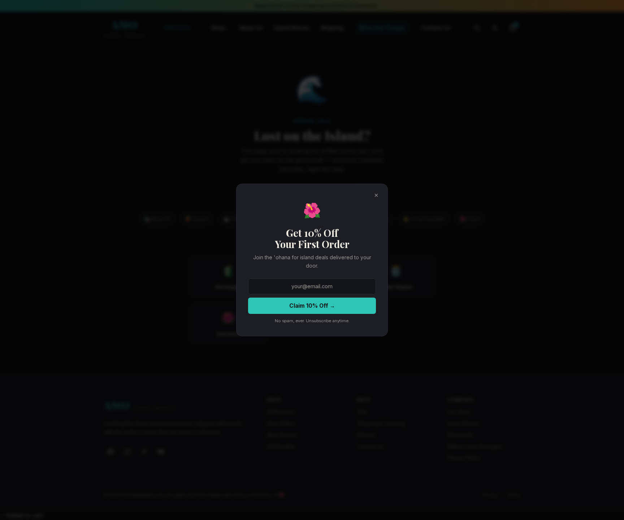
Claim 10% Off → (312, 305)
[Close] (376, 195)
